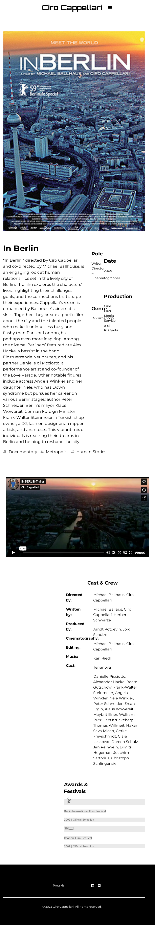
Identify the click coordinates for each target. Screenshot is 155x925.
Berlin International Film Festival (85, 811)
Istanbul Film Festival (78, 838)
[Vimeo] (99, 885)
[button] (110, 7)
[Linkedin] (92, 885)
